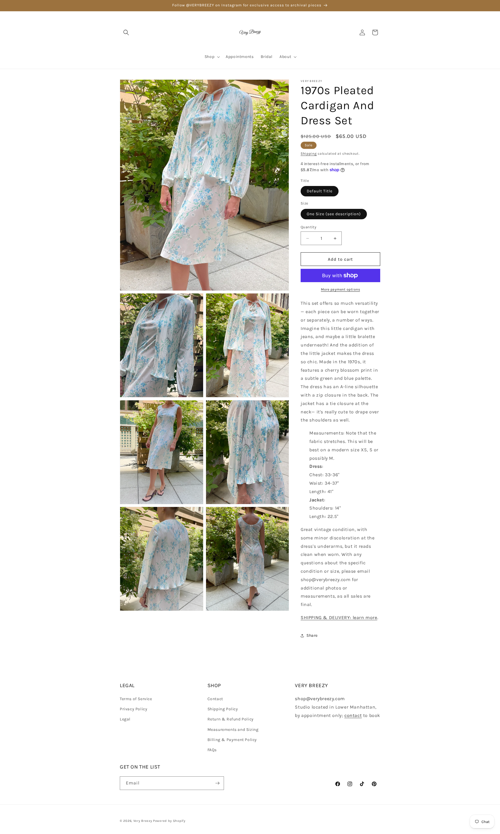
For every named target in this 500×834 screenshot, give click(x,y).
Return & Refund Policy (230, 719)
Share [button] (312, 635)
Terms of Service (136, 698)
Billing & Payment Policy (232, 739)
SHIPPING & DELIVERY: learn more (339, 617)
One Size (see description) (334, 213)
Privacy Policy (133, 709)
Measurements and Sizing (233, 729)
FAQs (212, 749)
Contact (215, 698)
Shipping (309, 154)
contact (353, 715)
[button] (126, 32)
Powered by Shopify (169, 821)
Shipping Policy (222, 709)
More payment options (340, 289)
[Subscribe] (217, 783)
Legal (125, 719)
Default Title (319, 191)
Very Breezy (142, 821)
